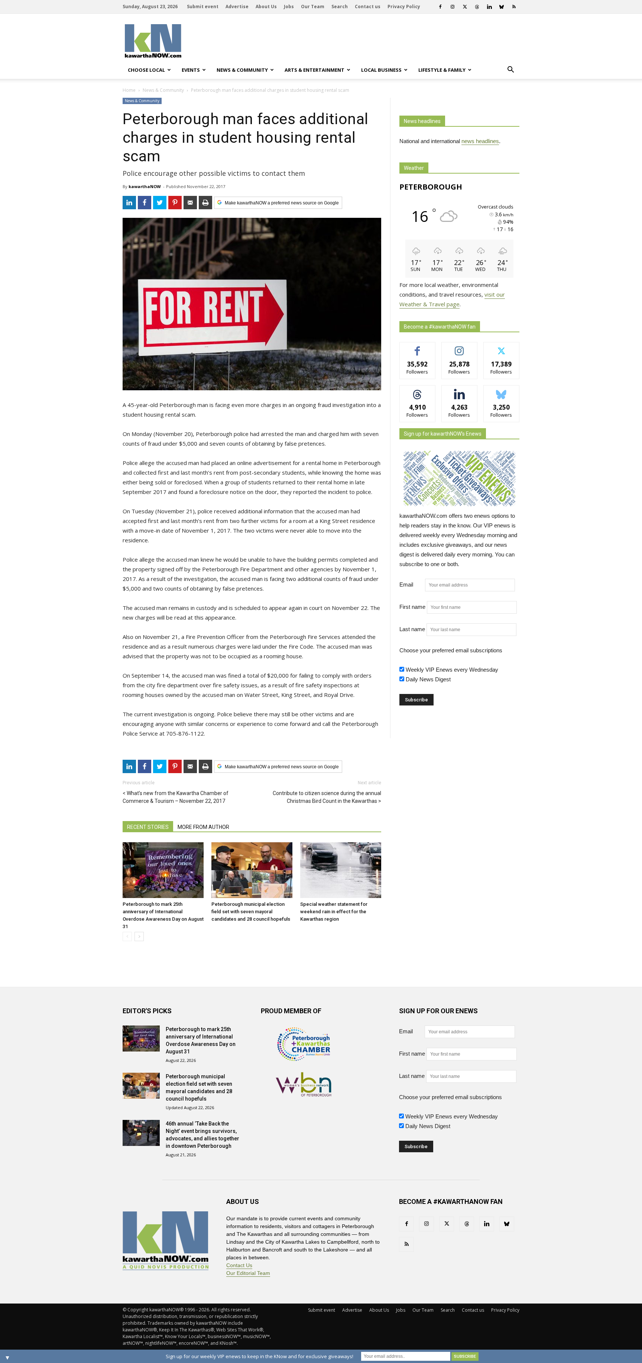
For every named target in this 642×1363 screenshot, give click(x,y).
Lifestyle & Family (442, 70)
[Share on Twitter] (159, 202)
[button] (510, 70)
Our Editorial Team (248, 1273)
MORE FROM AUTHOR (203, 827)
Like (417, 348)
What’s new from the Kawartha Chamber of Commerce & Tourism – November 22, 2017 (175, 797)
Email (411, 584)
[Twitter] (464, 6)
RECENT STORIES (148, 827)
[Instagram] (452, 6)
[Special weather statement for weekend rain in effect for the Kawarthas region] (340, 870)
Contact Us (239, 1265)
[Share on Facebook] (144, 202)
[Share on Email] (190, 202)
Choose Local (146, 70)
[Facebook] (440, 6)
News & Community (242, 70)
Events (191, 70)
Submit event (202, 6)
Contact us (367, 6)
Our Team (312, 6)
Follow (459, 348)
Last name (412, 629)
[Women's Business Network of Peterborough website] (303, 1094)
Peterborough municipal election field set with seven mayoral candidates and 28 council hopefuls (250, 911)
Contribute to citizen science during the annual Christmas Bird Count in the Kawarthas (327, 797)
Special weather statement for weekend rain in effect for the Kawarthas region (333, 911)
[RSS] (513, 6)
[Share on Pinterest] (175, 202)
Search (339, 6)
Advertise (237, 6)
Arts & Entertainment (314, 70)
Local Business (381, 70)
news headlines (480, 141)
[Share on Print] (205, 202)
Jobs (289, 6)
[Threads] (477, 6)
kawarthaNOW (145, 186)
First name (412, 607)
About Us (266, 6)
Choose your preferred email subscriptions (450, 650)
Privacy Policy (404, 6)
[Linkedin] (489, 6)
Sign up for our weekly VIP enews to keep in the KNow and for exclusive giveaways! (259, 1356)
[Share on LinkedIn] (129, 202)
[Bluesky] (501, 6)
